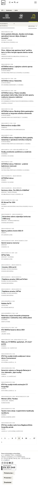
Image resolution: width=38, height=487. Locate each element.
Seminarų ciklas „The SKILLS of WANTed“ (15, 190)
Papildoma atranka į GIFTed (11, 291)
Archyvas (31, 26)
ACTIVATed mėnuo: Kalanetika (11, 81)
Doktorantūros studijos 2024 (10, 125)
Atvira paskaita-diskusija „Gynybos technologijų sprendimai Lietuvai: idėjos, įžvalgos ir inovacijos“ (17, 36)
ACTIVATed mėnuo (7, 178)
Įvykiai (33, 18)
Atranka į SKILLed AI (9, 267)
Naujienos (6, 18)
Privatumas (7, 478)
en (12, 2)
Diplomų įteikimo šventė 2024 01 (12, 231)
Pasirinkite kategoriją (4, 25)
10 (26, 438)
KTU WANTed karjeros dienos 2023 (12, 330)
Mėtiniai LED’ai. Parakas (9, 399)
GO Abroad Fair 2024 (8, 202)
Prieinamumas (8, 473)
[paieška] (14, 2)
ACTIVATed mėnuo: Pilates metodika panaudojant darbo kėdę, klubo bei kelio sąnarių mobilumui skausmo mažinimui (17, 95)
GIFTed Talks (5, 255)
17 (34, 438)
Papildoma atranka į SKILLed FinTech (14, 279)
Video (20, 18)
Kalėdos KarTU (6, 303)
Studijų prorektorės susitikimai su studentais (16, 152)
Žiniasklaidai (7, 482)
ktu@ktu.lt (7, 460)
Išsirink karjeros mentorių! (10, 243)
